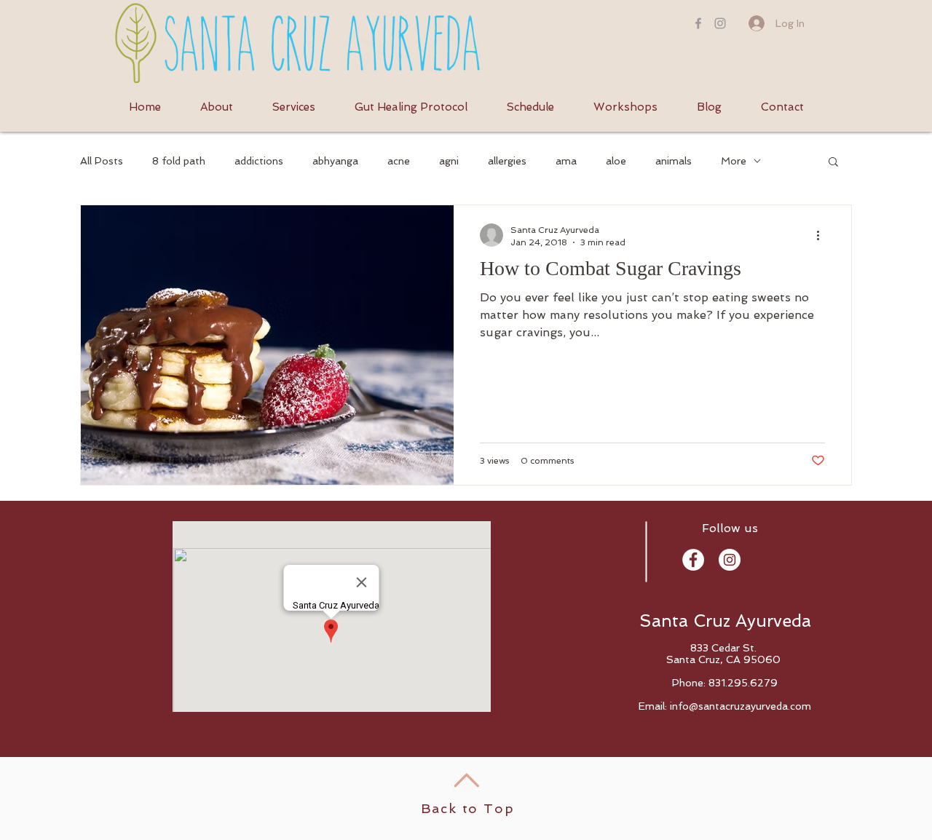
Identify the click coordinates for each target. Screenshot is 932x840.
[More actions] (823, 235)
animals (673, 161)
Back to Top (468, 808)
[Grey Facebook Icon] (698, 23)
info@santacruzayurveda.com (740, 706)
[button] (833, 162)
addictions (258, 161)
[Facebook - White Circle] (693, 560)
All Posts (101, 161)
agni (449, 161)
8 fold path (178, 161)
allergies (507, 161)
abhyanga (335, 161)
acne (398, 161)
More (733, 161)
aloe (616, 161)
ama (566, 161)
